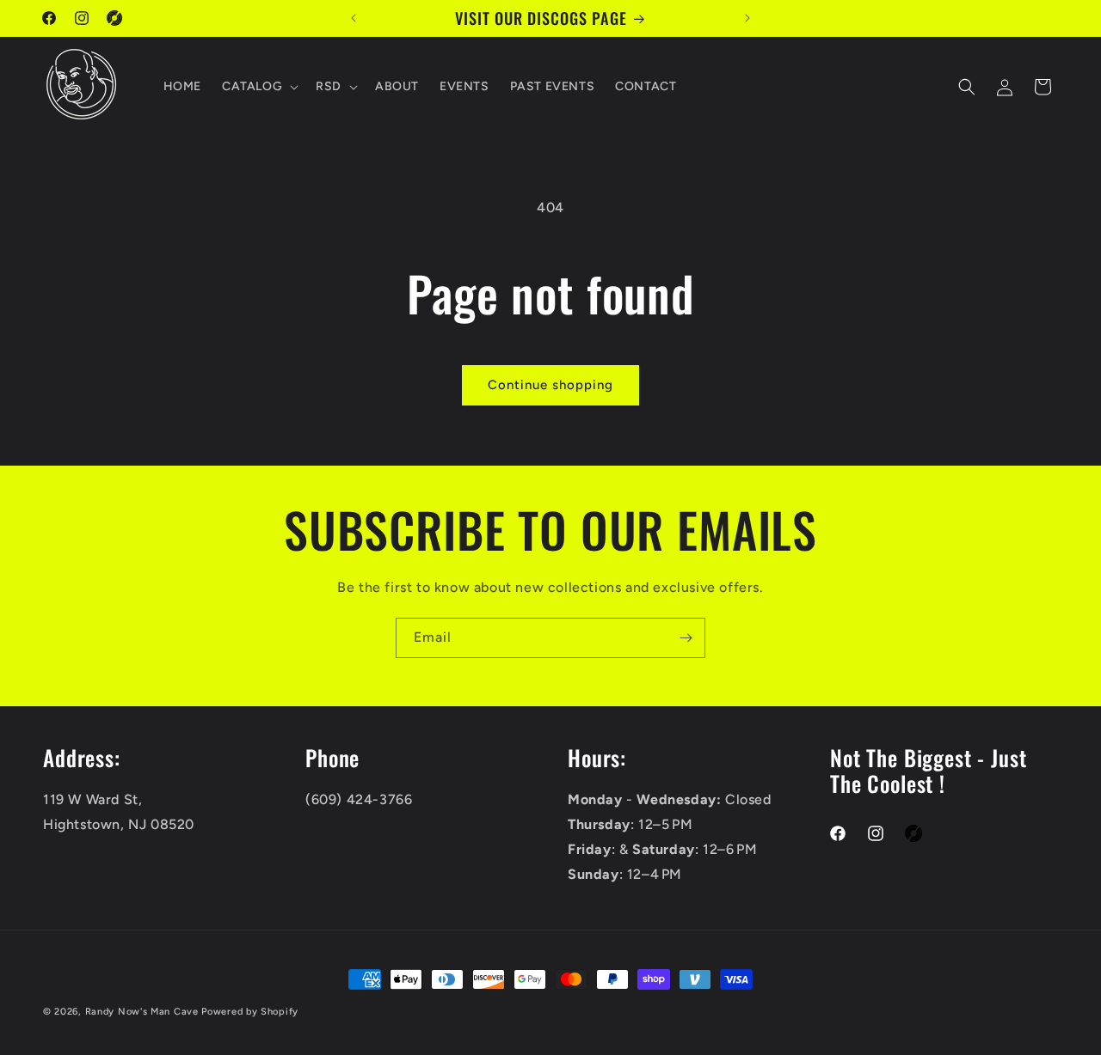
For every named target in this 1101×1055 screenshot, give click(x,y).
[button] (258, 87)
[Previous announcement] (353, 18)
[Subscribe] (685, 638)
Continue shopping (550, 385)
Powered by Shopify (249, 1011)
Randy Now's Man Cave (142, 1011)
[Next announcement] (747, 18)
